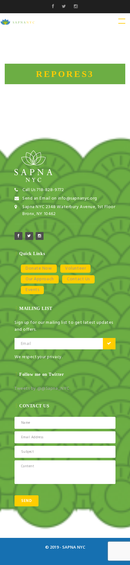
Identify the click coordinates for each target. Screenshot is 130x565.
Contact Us (78, 279)
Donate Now (39, 268)
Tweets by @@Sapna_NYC (42, 388)
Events (32, 290)
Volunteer (75, 268)
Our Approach (40, 279)
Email (26, 343)
